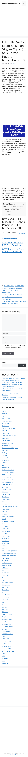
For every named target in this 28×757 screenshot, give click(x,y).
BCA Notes (5, 457)
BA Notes (5, 450)
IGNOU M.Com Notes (8, 516)
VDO (3, 656)
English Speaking (7, 499)
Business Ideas (6, 467)
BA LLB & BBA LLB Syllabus (10, 448)
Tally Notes (5, 617)
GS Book (4, 504)
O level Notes (6, 585)
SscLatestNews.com (11, 4)
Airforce (4, 413)
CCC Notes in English (8, 472)
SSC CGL (4, 604)
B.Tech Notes (6, 445)
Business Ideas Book (8, 470)
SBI (3, 602)
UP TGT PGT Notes (7, 634)
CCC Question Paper (8, 480)
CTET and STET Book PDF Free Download (13, 210)
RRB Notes (5, 599)
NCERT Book (5, 575)
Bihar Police (5, 460)
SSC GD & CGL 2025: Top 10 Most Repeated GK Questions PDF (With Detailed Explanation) (12, 384)
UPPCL (4, 636)
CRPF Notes (5, 487)
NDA (3, 577)
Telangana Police (7, 619)
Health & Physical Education (10, 506)
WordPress (5, 658)
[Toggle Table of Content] (22, 204)
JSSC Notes (5, 528)
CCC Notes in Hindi (7, 477)
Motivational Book (7, 563)
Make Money (6, 548)
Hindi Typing (5, 509)
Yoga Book (5, 663)
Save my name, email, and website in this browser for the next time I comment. (14, 347)
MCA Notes (5, 560)
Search (4, 362)
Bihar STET (5, 462)
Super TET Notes (7, 614)
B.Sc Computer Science (9, 435)
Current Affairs (6, 489)
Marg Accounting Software (10, 550)
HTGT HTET (5, 511)
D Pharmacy (5, 492)
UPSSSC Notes (6, 646)
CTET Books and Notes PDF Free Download (14, 213)
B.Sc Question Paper (8, 443)
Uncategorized (6, 624)
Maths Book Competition (9, 553)
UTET (3, 653)
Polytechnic (5, 590)
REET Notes (5, 597)
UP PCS (4, 629)
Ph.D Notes (5, 587)
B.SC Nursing (6, 440)
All (5, 286)
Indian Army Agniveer (8, 521)
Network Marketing (7, 582)
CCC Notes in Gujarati (8, 475)
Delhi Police (5, 497)
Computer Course (7, 484)
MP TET (4, 570)
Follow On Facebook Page (9, 238)
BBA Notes (5, 455)
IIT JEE (4, 519)
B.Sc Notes (5, 438)
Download (22, 233)
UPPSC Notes (6, 639)
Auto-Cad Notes (7, 421)
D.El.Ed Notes (6, 494)
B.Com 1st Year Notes (8, 428)
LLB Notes (5, 533)
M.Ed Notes (5, 538)
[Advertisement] (14, 22)
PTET (3, 592)
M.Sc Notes (5, 541)
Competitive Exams (7, 482)
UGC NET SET (6, 621)
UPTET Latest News (8, 651)
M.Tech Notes (6, 543)
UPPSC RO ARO (6, 641)
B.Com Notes (6, 431)
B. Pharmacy (5, 426)
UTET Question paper (13, 290)
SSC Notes (5, 612)
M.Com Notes (6, 536)
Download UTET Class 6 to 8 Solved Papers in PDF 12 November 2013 (13, 207)
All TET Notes (10, 286)
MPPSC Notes (6, 573)
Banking (4, 453)
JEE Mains (5, 526)
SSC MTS (5, 609)
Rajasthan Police (7, 595)
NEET (3, 580)
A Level (4, 411)
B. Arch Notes (6, 423)
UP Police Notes (6, 631)
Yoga (3, 661)
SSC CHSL (5, 607)
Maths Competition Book (9, 555)
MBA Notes (5, 558)
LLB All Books (6, 531)
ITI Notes (4, 524)
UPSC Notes (5, 643)
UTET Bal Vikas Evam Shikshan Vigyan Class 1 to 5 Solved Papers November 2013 (12, 297)
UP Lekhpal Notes (7, 626)
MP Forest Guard (7, 565)
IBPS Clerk (5, 514)
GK (3, 502)
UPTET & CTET (19, 286)
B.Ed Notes (5, 433)
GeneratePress (14, 754)
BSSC (3, 465)
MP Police (5, 568)
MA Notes (5, 546)
